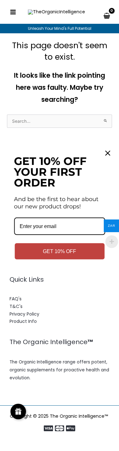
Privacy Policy (24, 314)
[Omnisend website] (59, 291)
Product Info (23, 321)
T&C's (16, 306)
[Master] (59, 428)
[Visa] (48, 428)
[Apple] (71, 428)
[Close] (107, 153)
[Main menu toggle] (12, 11)
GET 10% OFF (59, 251)
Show (18, 411)
